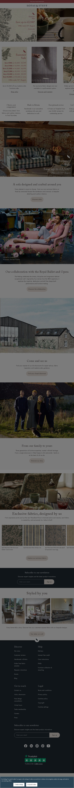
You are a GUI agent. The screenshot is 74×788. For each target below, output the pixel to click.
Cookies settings (19, 784)
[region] (37, 782)
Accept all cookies (31, 784)
